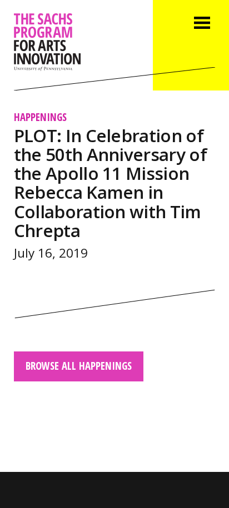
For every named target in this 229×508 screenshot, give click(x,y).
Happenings (40, 117)
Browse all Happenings (79, 366)
